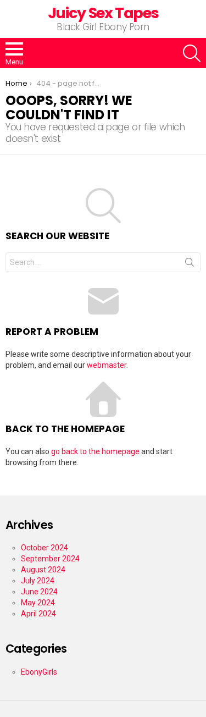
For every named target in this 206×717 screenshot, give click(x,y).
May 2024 (38, 602)
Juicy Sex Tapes (103, 13)
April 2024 (38, 613)
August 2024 (43, 569)
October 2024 (44, 547)
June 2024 (39, 591)
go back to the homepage (95, 451)
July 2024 (37, 580)
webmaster (106, 365)
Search (190, 264)
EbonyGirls (39, 672)
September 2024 (50, 558)
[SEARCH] (192, 53)
